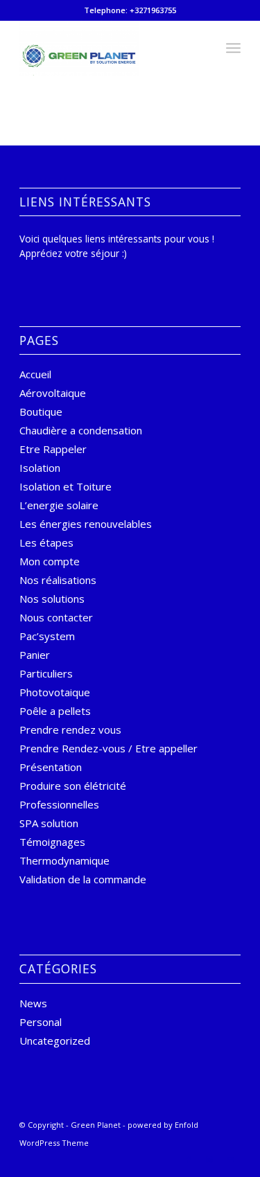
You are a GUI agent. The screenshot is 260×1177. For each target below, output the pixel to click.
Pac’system (47, 636)
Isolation (39, 468)
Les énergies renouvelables (85, 524)
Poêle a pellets (55, 711)
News (33, 1003)
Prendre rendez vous (70, 729)
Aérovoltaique (52, 393)
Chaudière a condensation (80, 430)
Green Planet (96, 1125)
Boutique (40, 411)
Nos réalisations (57, 580)
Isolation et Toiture (65, 486)
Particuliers (46, 673)
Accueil (35, 374)
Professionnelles (59, 804)
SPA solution (48, 823)
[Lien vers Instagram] (209, 1159)
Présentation (50, 767)
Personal (40, 1022)
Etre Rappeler (53, 449)
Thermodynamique (64, 860)
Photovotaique (54, 692)
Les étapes (46, 542)
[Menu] (233, 47)
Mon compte (49, 561)
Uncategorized (54, 1040)
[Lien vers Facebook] (188, 1159)
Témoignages (52, 842)
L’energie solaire (58, 505)
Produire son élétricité (72, 786)
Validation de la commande (82, 879)
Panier (34, 655)
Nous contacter (56, 617)
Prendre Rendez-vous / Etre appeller (108, 748)
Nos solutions (52, 598)
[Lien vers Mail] (230, 1159)
